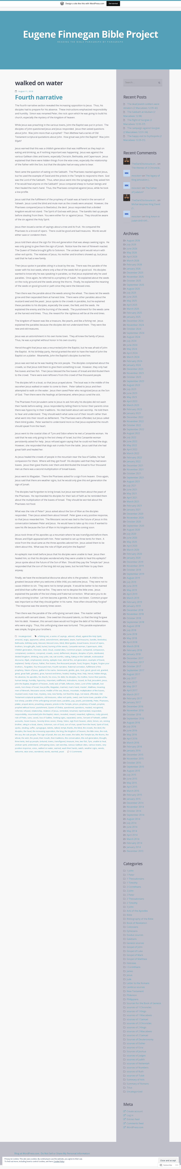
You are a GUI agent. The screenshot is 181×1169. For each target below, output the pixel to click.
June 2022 (132, 441)
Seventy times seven (46, 721)
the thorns (100, 734)
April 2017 (132, 690)
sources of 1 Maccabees (139, 1015)
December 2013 (135, 851)
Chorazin (37, 650)
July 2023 (131, 389)
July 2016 (131, 726)
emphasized (35, 660)
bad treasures (82, 639)
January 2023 (134, 413)
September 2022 (135, 429)
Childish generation (23, 650)
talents (50, 728)
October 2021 (134, 473)
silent (89, 721)
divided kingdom (22, 656)
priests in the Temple (62, 704)
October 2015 (134, 762)
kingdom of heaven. (39, 683)
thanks (70, 728)
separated (71, 717)
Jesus (104, 680)
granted (104, 670)
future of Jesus (31, 670)
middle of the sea (54, 690)
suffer (32, 728)
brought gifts (29, 646)
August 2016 (133, 722)
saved (35, 717)
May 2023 (132, 397)
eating (67, 656)
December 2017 (135, 658)
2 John (130, 890)
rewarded (81, 714)
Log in (130, 1115)
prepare (48, 704)
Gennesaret (62, 670)
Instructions (72, 680)
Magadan (54, 687)
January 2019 (134, 606)
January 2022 (134, 461)
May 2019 (132, 590)
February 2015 (134, 794)
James (130, 971)
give (77, 670)
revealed (64, 714)
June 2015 (132, 778)
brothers (19, 646)
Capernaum (91, 646)
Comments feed (135, 1123)
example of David (96, 660)
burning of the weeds (58, 646)
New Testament (135, 991)
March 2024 (133, 357)
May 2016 (132, 734)
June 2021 (132, 489)
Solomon (48, 724)
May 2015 (132, 782)
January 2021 (134, 509)
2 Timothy (132, 902)
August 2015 (133, 770)
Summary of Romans (138, 1083)
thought (102, 738)
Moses (66, 690)
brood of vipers (97, 643)
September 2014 (135, 814)
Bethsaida (19, 643)
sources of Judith (136, 1059)
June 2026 (132, 248)
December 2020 (135, 513)
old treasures (50, 697)
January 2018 (134, 654)
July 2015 (131, 774)
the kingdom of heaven (75, 731)
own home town (86, 697)
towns (50, 741)
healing (73, 673)
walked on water (45, 748)
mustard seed (21, 694)
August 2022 (133, 433)
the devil (97, 728)
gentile (71, 670)
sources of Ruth (135, 1071)
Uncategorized (24, 636)
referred (18, 711)
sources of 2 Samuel (137, 1035)
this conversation (72, 738)
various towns (95, 744)
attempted (64, 639)
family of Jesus (31, 663)
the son (57, 734)
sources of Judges (136, 1055)
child (100, 646)
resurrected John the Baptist (40, 714)
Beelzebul (102, 639)
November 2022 (135, 421)
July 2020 (131, 533)
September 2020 (135, 525)
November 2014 (135, 806)
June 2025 (132, 296)
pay (73, 700)
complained (20, 653)
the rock (103, 731)
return (56, 714)
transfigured (60, 741)
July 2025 (131, 292)
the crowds (88, 728)
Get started (113, 3)
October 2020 (134, 521)
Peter (96, 700)
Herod (90, 673)
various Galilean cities (78, 744)
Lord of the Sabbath (90, 683)
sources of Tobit (135, 1075)
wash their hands (69, 748)
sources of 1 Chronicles (139, 1007)
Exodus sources (135, 935)
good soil (95, 670)
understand (33, 744)
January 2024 (134, 365)
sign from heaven (78, 721)
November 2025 (135, 276)
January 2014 (134, 847)
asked (42, 639)
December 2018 (135, 610)
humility (32, 680)
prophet (100, 704)
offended (94, 694)
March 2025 (133, 308)
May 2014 (132, 831)
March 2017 (133, 694)
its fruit (88, 680)
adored (71, 636)
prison (75, 704)
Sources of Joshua (136, 1051)
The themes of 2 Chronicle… (146, 167)
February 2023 (134, 409)
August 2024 (133, 336)
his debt (61, 677)
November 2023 (135, 373)
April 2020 (132, 545)
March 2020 (133, 549)
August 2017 (133, 674)
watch (80, 748)
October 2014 (134, 810)
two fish (83, 741)
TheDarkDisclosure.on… (144, 163)
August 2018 (133, 626)
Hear (79, 673)
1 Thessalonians (135, 878)
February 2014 (134, 843)
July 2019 (131, 582)
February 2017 (134, 698)
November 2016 (135, 710)
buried (44, 646)
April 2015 (132, 786)
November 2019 (135, 565)
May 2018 (132, 638)
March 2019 (133, 597)
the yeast (34, 738)
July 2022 (131, 437)
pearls (78, 700)
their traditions (57, 738)
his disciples (71, 677)
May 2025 (132, 300)
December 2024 (135, 320)
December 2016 (135, 706)
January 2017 (134, 702)
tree (77, 741)
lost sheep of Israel (30, 687)
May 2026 (132, 252)
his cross (53, 677)
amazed (18, 639)
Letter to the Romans (138, 983)
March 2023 (133, 405)
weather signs (91, 748)
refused (26, 711)
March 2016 (133, 742)
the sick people (29, 734)
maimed (63, 687)
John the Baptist (22, 683)
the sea (18, 734)
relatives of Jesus (50, 711)
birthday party (31, 643)
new (49, 694)
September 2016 (135, 718)
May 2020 (132, 541)
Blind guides (70, 643)
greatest (34, 673)
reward (72, 714)
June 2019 (132, 585)
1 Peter (130, 874)
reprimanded (84, 711)
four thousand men (42, 666)
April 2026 (132, 256)
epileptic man (56, 660)
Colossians (132, 926)
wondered (38, 751)
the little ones (93, 731)
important (51, 680)
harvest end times (53, 673)
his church (43, 677)
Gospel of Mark (135, 955)
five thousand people (66, 663)
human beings (21, 680)
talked (57, 728)
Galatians (132, 938)
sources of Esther (136, 1043)
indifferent (61, 680)
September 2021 (135, 477)
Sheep (60, 721)
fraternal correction (76, 666)
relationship (37, 711)
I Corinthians (133, 967)
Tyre (90, 741)
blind (62, 643)
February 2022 (134, 457)
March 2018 (133, 646)
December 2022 (135, 417)
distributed (99, 653)
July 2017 (131, 678)
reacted (88, 707)
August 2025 (133, 288)
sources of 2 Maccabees (139, 1031)
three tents (20, 741)
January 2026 (134, 268)
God (82, 670)
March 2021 (133, 501)
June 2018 (132, 634)
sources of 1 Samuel (137, 1019)
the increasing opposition (44, 731)
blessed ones (53, 643)
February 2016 (134, 746)
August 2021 (133, 481)
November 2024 (135, 324)
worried (54, 751)
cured (56, 653)
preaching (39, 704)
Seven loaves (30, 721)
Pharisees (104, 700)
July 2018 (131, 630)
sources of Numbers (137, 1067)
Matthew (92, 687)
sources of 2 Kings (136, 1027)
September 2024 (135, 333)
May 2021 (132, 493)
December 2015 (135, 754)
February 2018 (134, 650)
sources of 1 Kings (136, 1011)
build (38, 646)
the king (59, 731)
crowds (49, 653)
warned (57, 748)
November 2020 (135, 517)
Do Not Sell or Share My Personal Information (65, 1153)
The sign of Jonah (45, 734)
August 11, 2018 (25, 91)
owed (75, 697)
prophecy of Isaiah (87, 704)
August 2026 (133, 240)
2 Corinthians (134, 886)
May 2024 (132, 348)
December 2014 (135, 802)
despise (73, 653)
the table (76, 734)
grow (42, 673)
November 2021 (135, 469)
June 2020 (132, 537)
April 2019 (132, 594)
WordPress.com (135, 1127)
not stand (84, 694)
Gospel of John (134, 947)
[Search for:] (142, 82)
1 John (130, 870)
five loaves (51, 663)
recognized (98, 707)
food (79, 663)
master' (83, 687)
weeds (101, 748)
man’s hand (74, 687)
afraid (78, 636)
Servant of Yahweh (91, 717)
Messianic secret (38, 690)
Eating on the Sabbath (81, 656)
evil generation (80, 660)
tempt (63, 728)
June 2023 (132, 393)
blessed (41, 643)
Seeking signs (59, 717)
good (87, 670)
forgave (86, 663)
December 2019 (135, 561)
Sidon (66, 721)
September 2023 (135, 381)
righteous (90, 714)
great (17, 673)
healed (66, 673)
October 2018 (134, 618)
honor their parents (97, 677)
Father (42, 663)
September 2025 (135, 284)
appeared (34, 639)
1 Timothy (132, 882)
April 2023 (132, 401)
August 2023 (133, 385)
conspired (40, 653)
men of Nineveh (22, 690)
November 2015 (135, 758)
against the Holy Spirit (91, 636)
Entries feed (133, 1119)
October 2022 (134, 425)
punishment (41, 707)
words (47, 751)
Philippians (132, 999)
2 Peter (130, 894)
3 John (130, 906)
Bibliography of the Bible (140, 918)
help (85, 673)
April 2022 (132, 449)
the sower (66, 734)
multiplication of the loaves (92, 690)
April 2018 (132, 642)
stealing (25, 728)
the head (28, 731)
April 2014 (132, 834)
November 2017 (135, 662)
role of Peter (20, 717)
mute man (33, 694)
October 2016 (134, 714)
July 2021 (131, 485)
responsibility (21, 714)
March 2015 (133, 790)
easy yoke (43, 656)
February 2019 (134, 602)
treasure (70, 741)
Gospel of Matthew (137, 959)
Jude (129, 979)
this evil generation (89, 738)
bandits (93, 639)
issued (81, 680)
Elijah (27, 660)
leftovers (70, 683)
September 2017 (135, 670)
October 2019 (134, 569)
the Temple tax (87, 734)
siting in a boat (29, 724)
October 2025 (134, 280)
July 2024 (131, 340)
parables (66, 700)
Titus (129, 1087)
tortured (43, 741)
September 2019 (135, 573)
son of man (70, 724)
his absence (20, 677)
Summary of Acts (136, 1079)
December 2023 (135, 369)
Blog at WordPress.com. (27, 1153)
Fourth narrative (39, 97)
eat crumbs (58, 656)
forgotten (28, 666)
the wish (25, 738)
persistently (87, 700)
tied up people (32, 741)
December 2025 (135, 272)
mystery (42, 694)
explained (19, 663)
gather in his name (47, 670)
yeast (61, 751)
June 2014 (132, 826)
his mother (82, 677)
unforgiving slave (47, 744)
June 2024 (132, 345)
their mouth (44, 738)
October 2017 (134, 666)
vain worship (61, 744)
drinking (34, 656)
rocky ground (102, 714)
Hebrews (131, 963)
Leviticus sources (136, 987)
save (29, 717)
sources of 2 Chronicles (139, 1023)
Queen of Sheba (55, 707)
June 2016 (132, 730)
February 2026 (134, 264)
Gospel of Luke (135, 951)
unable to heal (99, 741)
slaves (40, 724)
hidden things (100, 673)
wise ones (28, 751)
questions (79, 707)
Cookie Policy (59, 1161)
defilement (64, 653)
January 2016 (134, 750)
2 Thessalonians (135, 898)
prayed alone (28, 704)
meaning (101, 687)
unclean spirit (21, 744)
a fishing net (43, 636)
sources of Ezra (135, 1047)
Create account (135, 1111)
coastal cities (59, 650)
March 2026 (133, 260)
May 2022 (132, 445)
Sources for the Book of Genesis (144, 1003)
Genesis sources (135, 943)
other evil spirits (64, 697)
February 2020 (134, 553)
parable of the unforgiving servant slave (43, 700)
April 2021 (132, 497)
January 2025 (134, 316)
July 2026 (131, 244)
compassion (98, 650)
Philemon (132, 995)
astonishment (52, 639)
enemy (46, 660)
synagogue (41, 728)
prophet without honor (25, 707)
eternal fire (68, 660)
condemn (31, 653)
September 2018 (135, 622)
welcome (19, 751)
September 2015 (135, 766)
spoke (18, 728)
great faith (25, 673)
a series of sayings (58, 636)
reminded (64, 711)
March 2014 (133, 839)
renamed (73, 711)
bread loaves (83, 643)
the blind (78, 728)
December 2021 (135, 465)
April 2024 (132, 353)
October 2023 (134, 377)
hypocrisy (41, 680)
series (79, 717)
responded (96, 711)
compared (87, 650)
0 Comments (76, 751)
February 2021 (134, 505)
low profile (44, 687)
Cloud (50, 650)
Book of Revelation (137, 923)
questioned (69, 707)
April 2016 (132, 738)
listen (77, 683)
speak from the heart (86, 724)
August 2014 (133, 819)
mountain (74, 690)
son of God (58, 724)
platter (18, 704)
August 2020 (133, 529)
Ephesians (132, 931)
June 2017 (132, 682)
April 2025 (132, 304)
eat (50, 656)
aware (72, 639)
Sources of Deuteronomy (140, 1039)
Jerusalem (96, 680)
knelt (51, 683)
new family (57, 694)
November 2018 (135, 614)
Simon (96, 721)
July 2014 (131, 822)
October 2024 (134, 328)
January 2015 (134, 798)
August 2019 (133, 577)
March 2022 (133, 453)
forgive (94, 663)
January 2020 (134, 557)
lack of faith (60, 683)
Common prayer (74, 650)
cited (45, 650)
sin (101, 721)
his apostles (32, 677)
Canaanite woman (77, 646)
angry (26, 639)
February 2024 (134, 361)
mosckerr (137, 175)
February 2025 (134, 312)
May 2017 (132, 686)
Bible (129, 914)
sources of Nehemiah (138, 1063)
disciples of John (85, 653)
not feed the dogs (71, 694)
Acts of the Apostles (137, 910)
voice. (34, 748)
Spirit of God (102, 724)
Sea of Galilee (45, 717)
